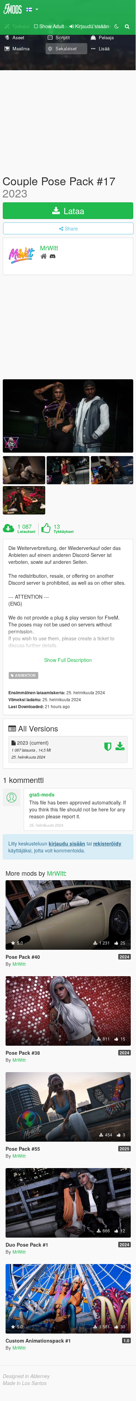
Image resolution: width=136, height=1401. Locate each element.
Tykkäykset (64, 531)
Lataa (72, 210)
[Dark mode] (116, 26)
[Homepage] (43, 256)
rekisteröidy (107, 843)
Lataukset (26, 531)
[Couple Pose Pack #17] (68, 416)
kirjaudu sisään (67, 843)
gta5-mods (42, 794)
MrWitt (49, 247)
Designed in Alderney (26, 1375)
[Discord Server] (52, 256)
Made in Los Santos (25, 1382)
